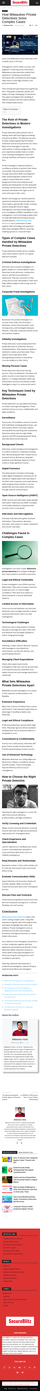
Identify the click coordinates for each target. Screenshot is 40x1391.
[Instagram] (9, 1368)
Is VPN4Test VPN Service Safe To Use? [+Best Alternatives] (29, 1097)
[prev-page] (3, 1216)
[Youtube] (17, 1373)
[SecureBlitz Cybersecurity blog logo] (20, 1321)
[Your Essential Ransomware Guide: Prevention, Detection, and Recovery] (7, 1199)
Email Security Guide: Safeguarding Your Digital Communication (23, 1170)
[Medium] (19, 1368)
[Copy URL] (28, 30)
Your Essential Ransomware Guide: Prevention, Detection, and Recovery (25, 1199)
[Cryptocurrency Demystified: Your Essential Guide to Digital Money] (7, 1179)
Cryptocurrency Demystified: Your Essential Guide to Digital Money (25, 1179)
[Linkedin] (23, 30)
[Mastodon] (23, 1373)
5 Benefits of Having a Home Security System (20, 984)
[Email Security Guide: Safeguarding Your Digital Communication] (7, 1169)
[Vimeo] (35, 1368)
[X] (9, 30)
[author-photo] (20, 1117)
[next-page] (6, 1216)
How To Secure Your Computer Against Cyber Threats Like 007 (25, 1160)
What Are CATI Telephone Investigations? (19, 981)
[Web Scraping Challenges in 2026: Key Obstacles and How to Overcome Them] (7, 1189)
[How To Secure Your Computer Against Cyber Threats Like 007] (7, 1159)
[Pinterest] (13, 30)
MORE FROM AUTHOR (26, 1152)
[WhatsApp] (18, 30)
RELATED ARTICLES (9, 1152)
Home (4, 8)
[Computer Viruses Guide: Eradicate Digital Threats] (7, 1208)
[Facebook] (4, 30)
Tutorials (10, 8)
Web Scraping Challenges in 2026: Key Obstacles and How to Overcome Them (25, 1189)
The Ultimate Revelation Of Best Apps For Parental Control (11, 1097)
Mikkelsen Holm (8, 25)
